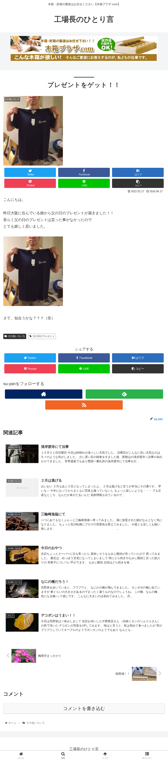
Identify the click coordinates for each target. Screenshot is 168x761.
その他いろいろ (16, 336)
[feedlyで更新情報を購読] (124, 394)
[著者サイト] (43, 394)
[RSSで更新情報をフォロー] (84, 405)
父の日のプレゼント (44, 336)
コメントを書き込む (84, 708)
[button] (155, 495)
